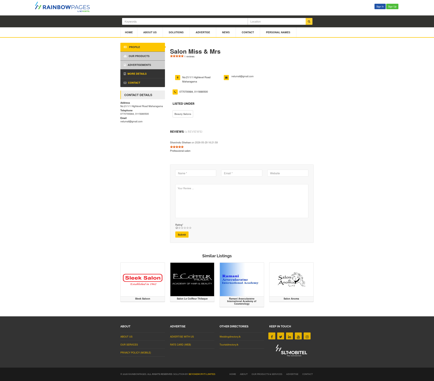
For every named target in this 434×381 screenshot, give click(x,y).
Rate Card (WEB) (180, 344)
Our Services (129, 344)
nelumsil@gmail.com (242, 76)
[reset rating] (176, 227)
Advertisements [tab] (139, 65)
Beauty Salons (182, 114)
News (226, 32)
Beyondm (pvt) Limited (202, 374)
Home (129, 32)
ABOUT (244, 374)
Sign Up (392, 6)
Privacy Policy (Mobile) (135, 352)
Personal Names (278, 32)
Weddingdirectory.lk (230, 336)
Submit (182, 234)
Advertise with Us (182, 336)
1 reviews (189, 56)
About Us (150, 32)
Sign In (380, 6)
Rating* (179, 224)
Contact (248, 32)
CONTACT (307, 374)
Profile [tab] (134, 47)
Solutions (176, 32)
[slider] (177, 56)
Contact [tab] (134, 83)
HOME (232, 374)
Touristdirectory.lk (229, 344)
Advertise (203, 32)
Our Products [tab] (139, 56)
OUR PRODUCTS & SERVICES (267, 374)
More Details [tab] (137, 74)
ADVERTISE (292, 374)
